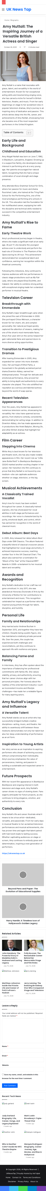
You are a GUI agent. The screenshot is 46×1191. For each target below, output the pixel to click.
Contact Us (16, 1177)
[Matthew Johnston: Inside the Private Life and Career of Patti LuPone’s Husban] (12, 975)
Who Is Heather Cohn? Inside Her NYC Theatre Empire (12, 1147)
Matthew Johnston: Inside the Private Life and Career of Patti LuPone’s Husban (11, 988)
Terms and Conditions (31, 1177)
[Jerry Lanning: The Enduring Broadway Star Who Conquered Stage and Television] (34, 975)
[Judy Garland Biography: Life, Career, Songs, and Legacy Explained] (12, 1107)
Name (5, 1046)
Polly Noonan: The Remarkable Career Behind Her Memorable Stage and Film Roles (33, 958)
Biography (15, 20)
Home (6, 20)
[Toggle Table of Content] (27, 133)
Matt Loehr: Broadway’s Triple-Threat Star (33, 1118)
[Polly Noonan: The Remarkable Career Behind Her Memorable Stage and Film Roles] (34, 945)
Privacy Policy (23, 1181)
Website (5, 1065)
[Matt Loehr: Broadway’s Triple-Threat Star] (34, 1107)
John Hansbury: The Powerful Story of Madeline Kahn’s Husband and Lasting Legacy (12, 958)
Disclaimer (12, 1181)
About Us (34, 1181)
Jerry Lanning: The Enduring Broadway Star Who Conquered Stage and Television (34, 987)
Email (5, 1056)
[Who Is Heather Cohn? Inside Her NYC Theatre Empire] (12, 1136)
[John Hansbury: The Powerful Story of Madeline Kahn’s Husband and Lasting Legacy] (12, 945)
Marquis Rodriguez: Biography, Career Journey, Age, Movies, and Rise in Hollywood (33, 1149)
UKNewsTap (11, 1173)
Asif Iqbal (36, 1173)
